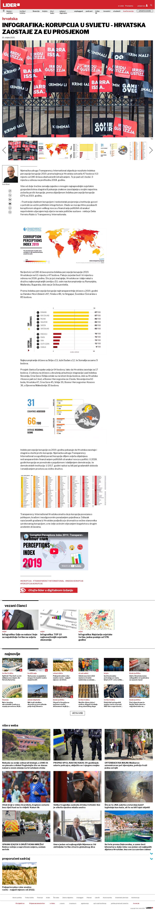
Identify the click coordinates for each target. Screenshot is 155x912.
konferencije (128, 11)
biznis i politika (10, 12)
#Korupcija (26, 581)
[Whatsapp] (10, 208)
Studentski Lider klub (121, 897)
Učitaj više (77, 713)
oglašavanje (85, 903)
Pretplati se (20, 903)
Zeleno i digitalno (67, 897)
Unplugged (79, 897)
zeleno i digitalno (63, 12)
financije (36, 11)
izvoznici (106, 11)
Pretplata (129, 6)
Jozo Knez (6, 184)
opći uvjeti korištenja (99, 903)
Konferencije (135, 897)
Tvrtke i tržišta (29, 897)
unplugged (78, 11)
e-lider (52, 903)
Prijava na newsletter (37, 903)
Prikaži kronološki (145, 11)
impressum (72, 903)
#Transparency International (48, 581)
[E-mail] (10, 203)
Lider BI (97, 12)
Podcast (89, 897)
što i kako (52, 12)
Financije (40, 897)
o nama (62, 903)
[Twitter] (10, 195)
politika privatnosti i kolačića (119, 903)
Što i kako (56, 897)
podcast (89, 11)
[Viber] (10, 212)
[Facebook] (10, 191)
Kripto (48, 897)
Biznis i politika (17, 897)
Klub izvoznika (107, 897)
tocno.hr (136, 903)
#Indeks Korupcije (74, 581)
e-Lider (121, 6)
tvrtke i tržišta (23, 12)
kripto (44, 11)
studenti (116, 11)
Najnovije (12, 654)
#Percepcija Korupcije (31, 584)
